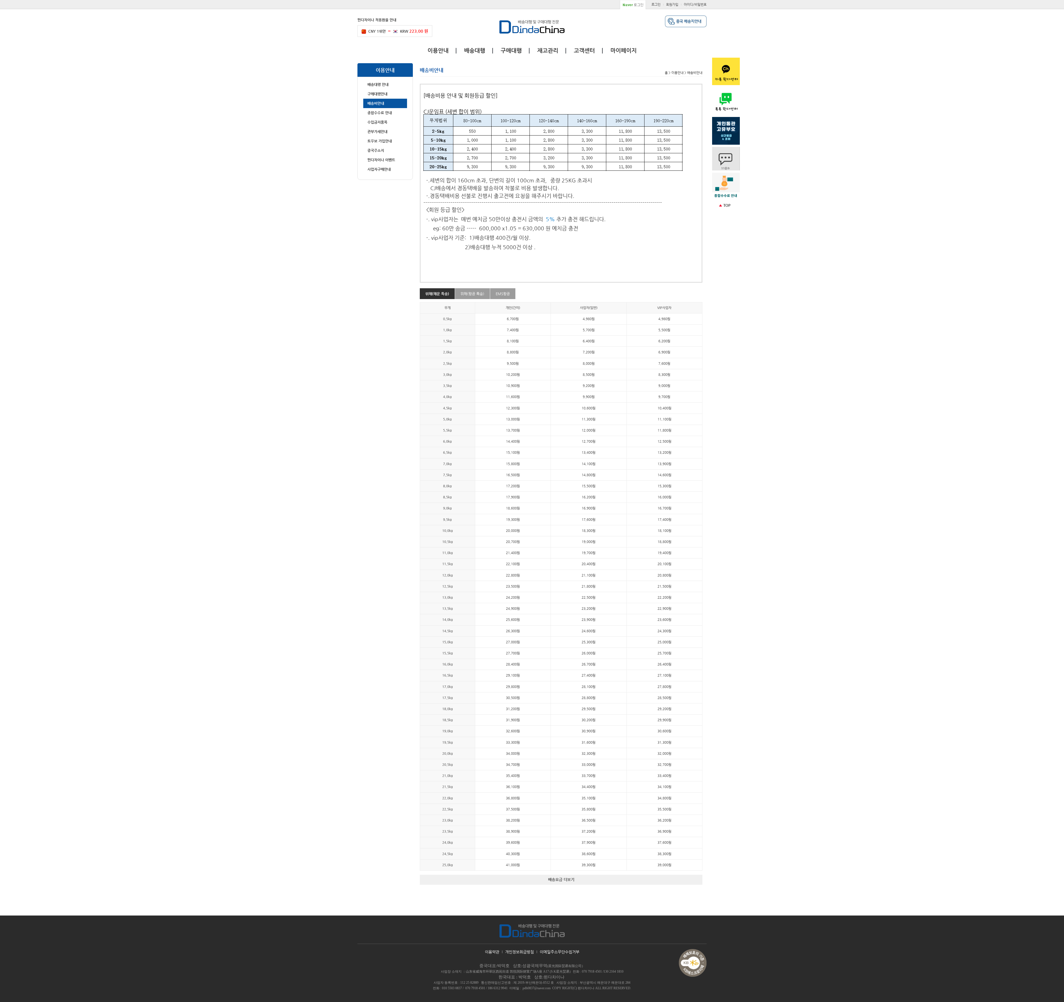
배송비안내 (375, 103)
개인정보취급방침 (519, 952)
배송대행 (474, 50)
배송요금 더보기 (561, 879)
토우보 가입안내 (379, 141)
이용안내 (438, 50)
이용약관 (492, 952)
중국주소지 (375, 150)
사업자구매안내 (379, 169)
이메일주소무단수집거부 (559, 952)
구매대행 (511, 50)
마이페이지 (623, 50)
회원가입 (672, 4)
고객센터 (584, 50)
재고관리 (547, 50)
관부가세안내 (377, 131)
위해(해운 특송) (437, 294)
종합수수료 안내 (379, 113)
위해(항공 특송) (472, 294)
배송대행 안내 (377, 84)
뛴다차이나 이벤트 (381, 160)
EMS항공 (503, 294)
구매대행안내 (377, 94)
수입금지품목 (377, 122)
